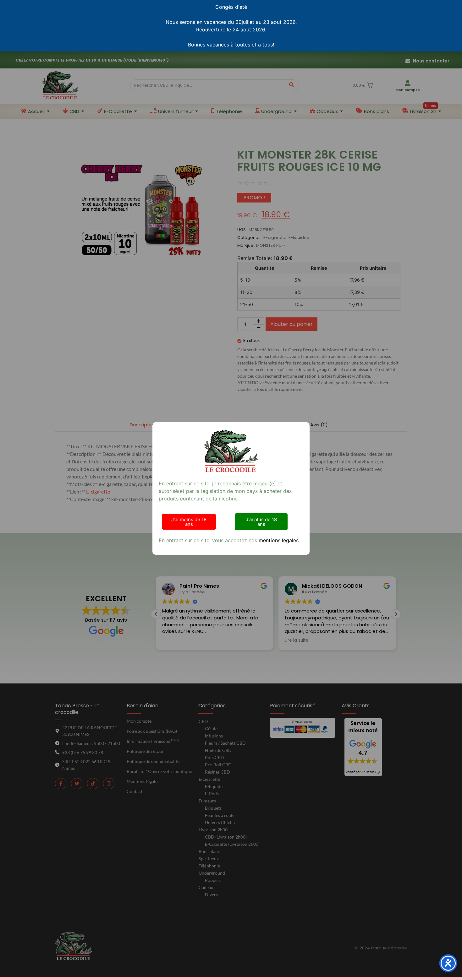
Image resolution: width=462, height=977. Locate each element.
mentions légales (279, 540)
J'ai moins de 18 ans (188, 521)
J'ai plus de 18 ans (261, 521)
